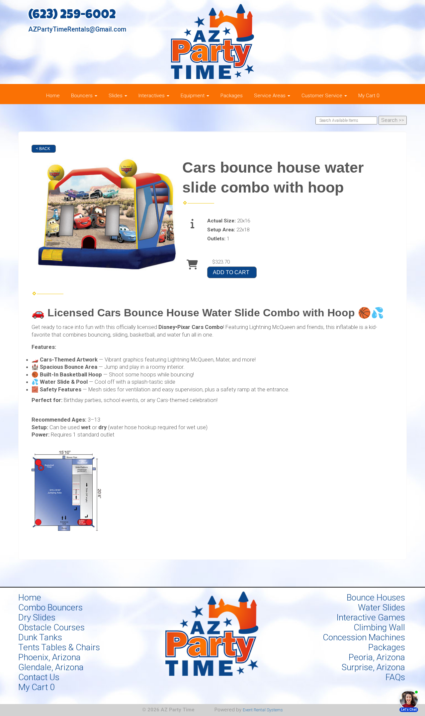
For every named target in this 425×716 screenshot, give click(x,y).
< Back (43, 148)
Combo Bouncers (50, 607)
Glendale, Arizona (51, 667)
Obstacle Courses (51, 627)
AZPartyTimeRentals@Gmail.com (77, 29)
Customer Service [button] (322, 96)
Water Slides (381, 607)
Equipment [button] (193, 96)
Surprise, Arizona (373, 667)
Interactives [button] (152, 96)
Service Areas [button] (270, 96)
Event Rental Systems (263, 709)
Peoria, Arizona (377, 657)
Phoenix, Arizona (49, 657)
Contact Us (38, 677)
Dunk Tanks (40, 637)
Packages (231, 96)
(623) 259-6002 (72, 16)
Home (53, 96)
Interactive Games (370, 617)
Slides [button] (116, 96)
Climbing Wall (379, 627)
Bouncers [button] (82, 96)
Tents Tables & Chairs (59, 647)
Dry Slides (36, 617)
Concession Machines (364, 637)
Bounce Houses (376, 597)
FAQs (395, 677)
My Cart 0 (368, 96)
